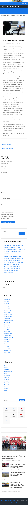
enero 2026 (7, 312)
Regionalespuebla (7, 43)
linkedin (6, 416)
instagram (13, 416)
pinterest (21, 410)
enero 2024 (7, 352)
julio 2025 (6, 324)
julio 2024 (6, 341)
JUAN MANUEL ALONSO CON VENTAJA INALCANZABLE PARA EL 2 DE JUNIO (13, 143)
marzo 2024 (7, 348)
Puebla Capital (7, 383)
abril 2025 (6, 329)
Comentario (4, 172)
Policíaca (6, 379)
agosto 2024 (7, 339)
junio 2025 (7, 326)
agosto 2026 (7, 299)
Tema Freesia (14, 502)
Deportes (6, 369)
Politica (6, 381)
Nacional (6, 377)
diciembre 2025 (8, 314)
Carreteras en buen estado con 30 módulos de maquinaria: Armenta (13, 147)
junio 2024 (7, 343)
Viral (5, 390)
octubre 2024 (7, 335)
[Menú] (2, 3)
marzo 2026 (7, 308)
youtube (21, 416)
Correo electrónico (6, 198)
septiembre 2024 (8, 337)
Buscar (4, 231)
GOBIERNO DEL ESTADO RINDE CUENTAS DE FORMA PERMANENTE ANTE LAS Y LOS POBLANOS (13, 262)
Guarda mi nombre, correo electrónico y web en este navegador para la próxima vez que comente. (7, 215)
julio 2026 (6, 301)
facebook (6, 410)
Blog (5, 365)
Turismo (6, 388)
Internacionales (8, 375)
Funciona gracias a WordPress (8, 500)
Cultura (6, 367)
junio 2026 (7, 303)
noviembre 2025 (8, 316)
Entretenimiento (7, 37)
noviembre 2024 (8, 333)
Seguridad (6, 386)
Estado (14, 37)
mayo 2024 (7, 345)
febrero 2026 (7, 310)
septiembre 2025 (8, 320)
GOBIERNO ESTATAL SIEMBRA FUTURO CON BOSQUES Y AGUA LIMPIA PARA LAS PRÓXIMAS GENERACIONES (13, 486)
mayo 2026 (7, 305)
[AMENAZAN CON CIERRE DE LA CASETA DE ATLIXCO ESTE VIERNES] (5, 474)
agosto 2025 (7, 322)
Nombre (3, 192)
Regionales (7, 385)
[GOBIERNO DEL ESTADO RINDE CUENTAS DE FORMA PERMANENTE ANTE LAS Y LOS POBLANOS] (5, 464)
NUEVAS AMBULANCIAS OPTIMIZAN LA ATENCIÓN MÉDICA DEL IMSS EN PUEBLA (14, 251)
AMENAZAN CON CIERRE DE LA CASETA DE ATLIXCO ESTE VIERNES (17, 474)
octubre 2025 (7, 318)
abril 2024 (6, 346)
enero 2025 (7, 331)
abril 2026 (6, 307)
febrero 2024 (7, 350)
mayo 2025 (7, 327)
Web (2, 204)
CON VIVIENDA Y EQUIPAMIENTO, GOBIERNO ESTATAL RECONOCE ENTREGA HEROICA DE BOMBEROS (13, 256)
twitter (14, 410)
